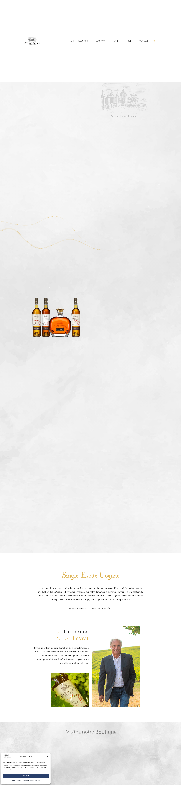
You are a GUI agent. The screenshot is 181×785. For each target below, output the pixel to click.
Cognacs (100, 41)
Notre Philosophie (79, 41)
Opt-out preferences (15, 781)
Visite (115, 41)
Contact (143, 41)
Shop (129, 41)
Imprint (40, 781)
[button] (48, 757)
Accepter (26, 776)
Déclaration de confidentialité (29, 781)
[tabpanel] (63, 761)
